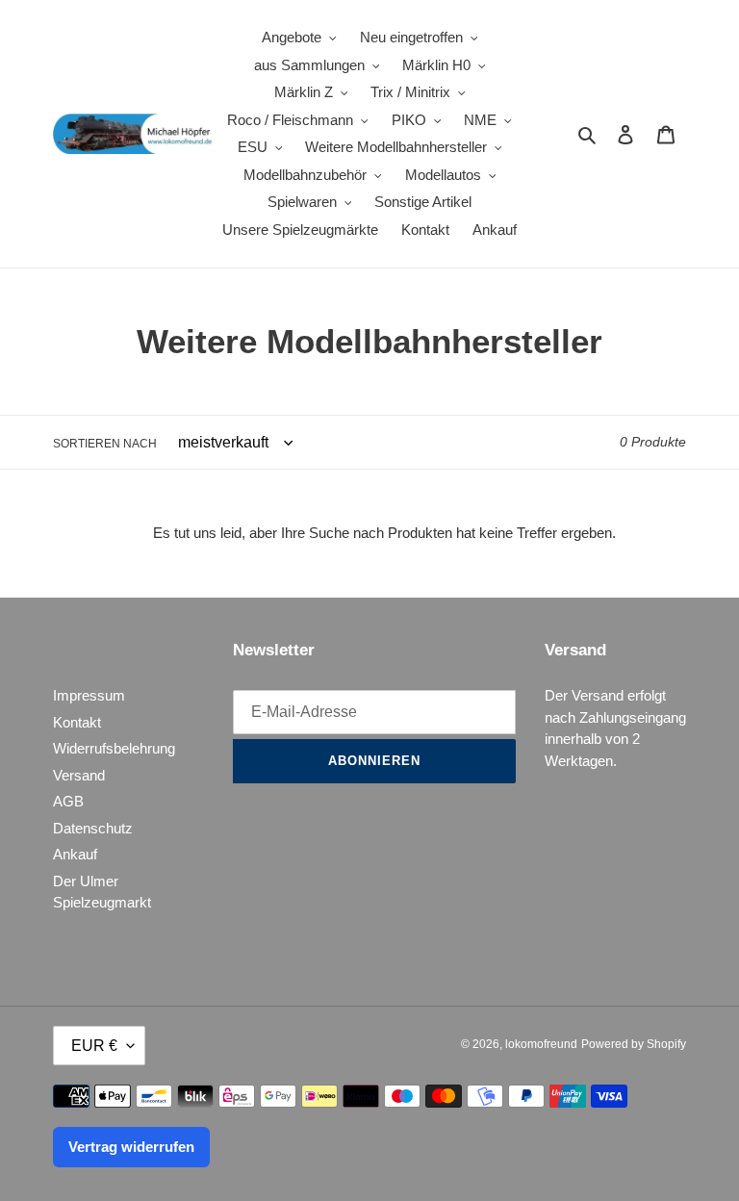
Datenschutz (93, 828)
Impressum (89, 695)
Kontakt (77, 722)
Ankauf (75, 854)
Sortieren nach (105, 443)
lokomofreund (541, 1044)
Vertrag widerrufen (131, 1146)
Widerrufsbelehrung (114, 748)
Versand (79, 775)
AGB (68, 801)
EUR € (94, 1045)
